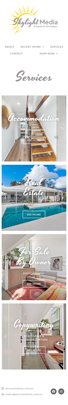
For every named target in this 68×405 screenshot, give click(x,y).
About (9, 46)
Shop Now (47, 53)
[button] (5, 128)
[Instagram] (61, 391)
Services (56, 46)
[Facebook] (54, 391)
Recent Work (31, 46)
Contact (16, 53)
